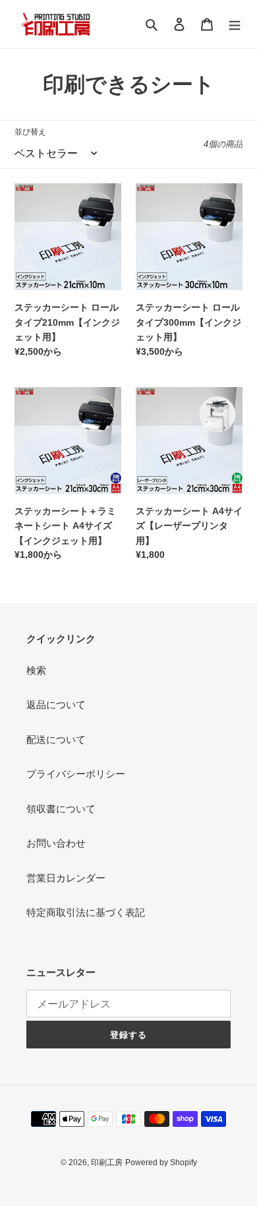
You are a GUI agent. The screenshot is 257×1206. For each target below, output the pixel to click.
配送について (56, 739)
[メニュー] (234, 24)
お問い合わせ (56, 843)
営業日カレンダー (65, 878)
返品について (56, 704)
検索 (36, 670)
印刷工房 (107, 1162)
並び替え (30, 131)
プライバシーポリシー (75, 773)
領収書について (61, 808)
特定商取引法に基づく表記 (85, 912)
